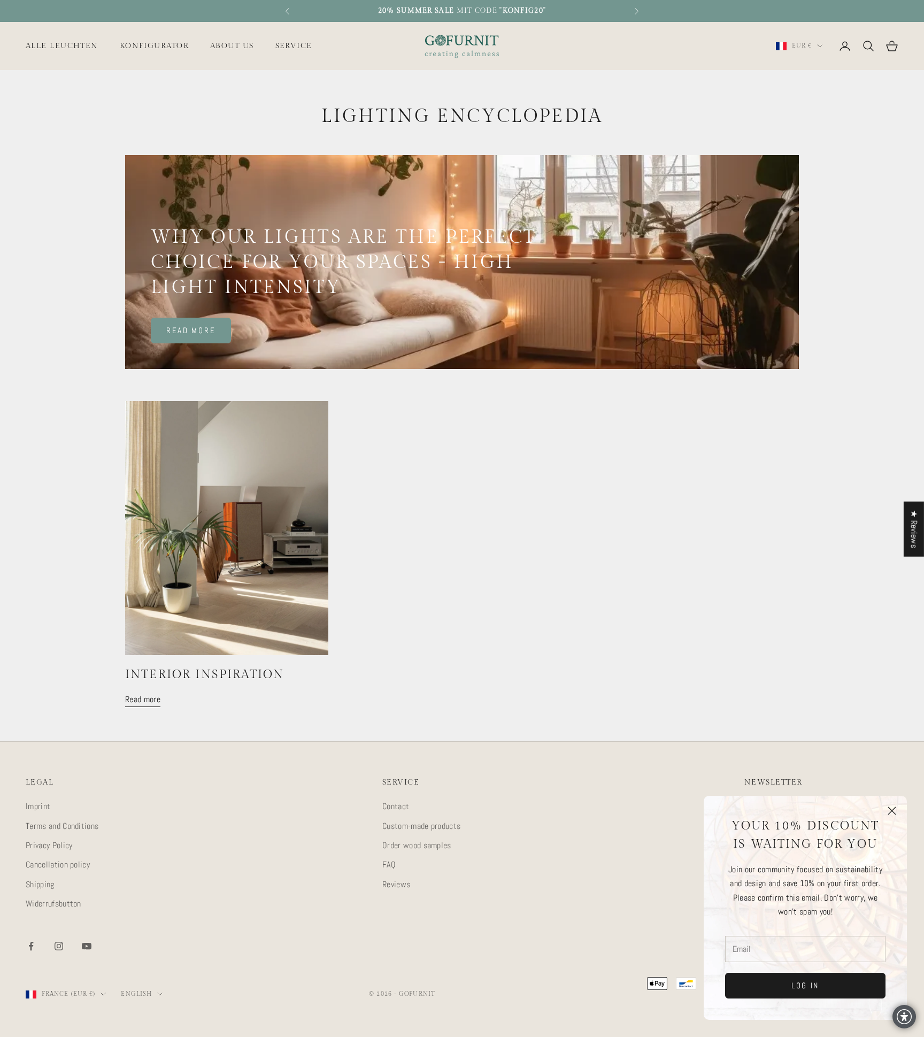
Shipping (40, 884)
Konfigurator (154, 45)
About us (232, 45)
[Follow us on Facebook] (31, 946)
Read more (190, 330)
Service (293, 45)
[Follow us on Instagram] (58, 946)
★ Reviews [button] (914, 529)
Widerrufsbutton (53, 903)
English (136, 993)
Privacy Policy (49, 845)
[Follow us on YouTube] (86, 946)
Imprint (38, 806)
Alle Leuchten (62, 45)
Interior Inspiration (204, 674)
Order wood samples (416, 845)
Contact (395, 806)
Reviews (396, 884)
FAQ (389, 864)
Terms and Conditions (62, 826)
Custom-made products (421, 826)
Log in (805, 985)
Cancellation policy (58, 864)
